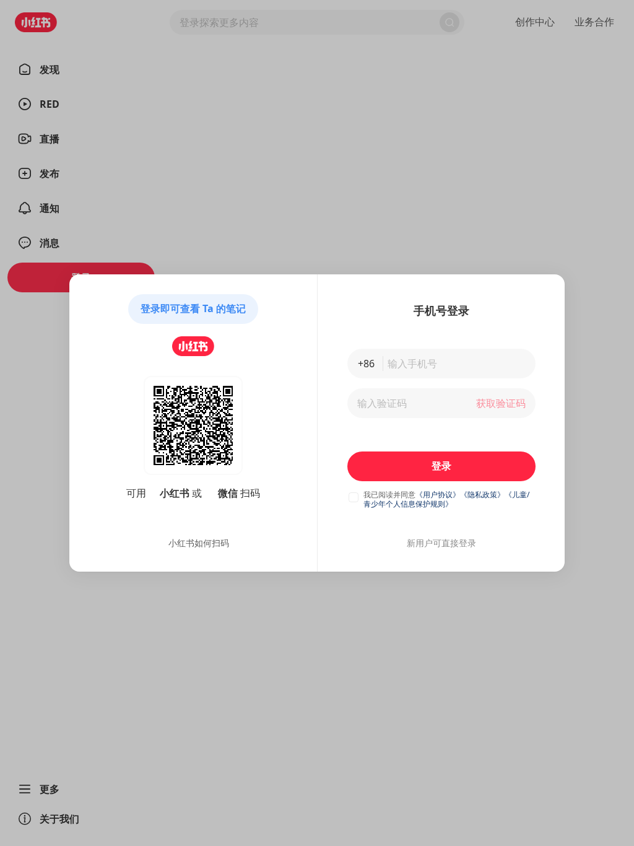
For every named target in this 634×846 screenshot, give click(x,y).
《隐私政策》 (482, 494)
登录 (441, 466)
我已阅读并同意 (389, 494)
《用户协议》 (437, 494)
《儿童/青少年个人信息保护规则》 (446, 498)
